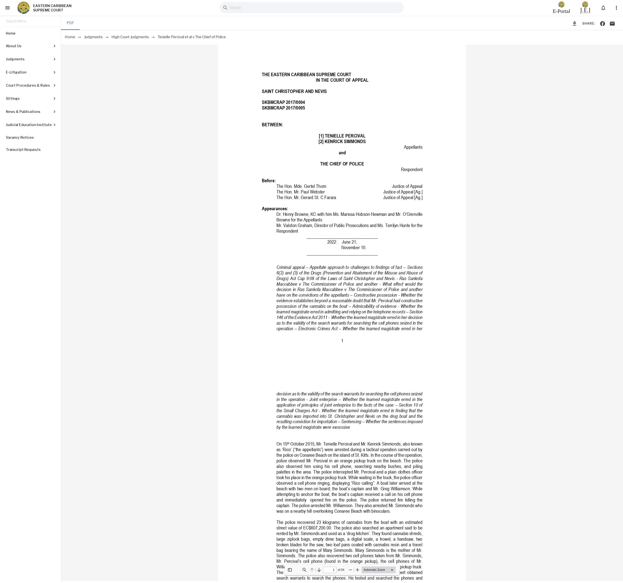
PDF (70, 23)
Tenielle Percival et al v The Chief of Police (192, 37)
